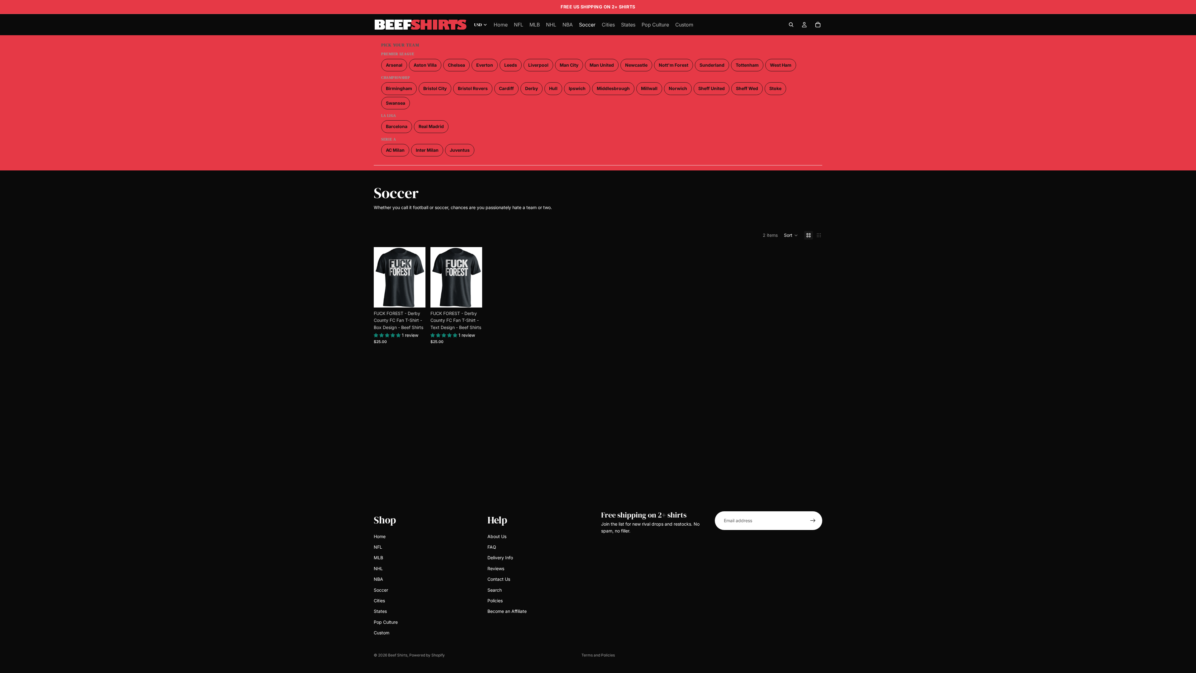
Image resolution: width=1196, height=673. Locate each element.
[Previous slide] (380, 277)
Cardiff (506, 88)
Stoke (775, 88)
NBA (378, 579)
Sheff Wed (747, 88)
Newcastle (636, 65)
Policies (495, 600)
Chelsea (456, 65)
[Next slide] (418, 277)
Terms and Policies (598, 655)
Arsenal (394, 65)
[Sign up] (812, 520)
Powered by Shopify (427, 655)
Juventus (460, 150)
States (380, 611)
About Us (496, 536)
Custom (381, 632)
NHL (378, 568)
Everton (484, 65)
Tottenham (747, 65)
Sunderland (712, 65)
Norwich (678, 88)
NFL (378, 547)
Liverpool (538, 65)
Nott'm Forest (673, 65)
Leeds (510, 65)
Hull (553, 88)
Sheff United (711, 88)
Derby (531, 88)
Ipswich (577, 88)
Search (494, 590)
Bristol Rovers (473, 88)
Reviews (495, 568)
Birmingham (399, 88)
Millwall (649, 88)
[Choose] (415, 297)
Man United (602, 65)
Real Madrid (431, 126)
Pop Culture (386, 622)
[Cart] (818, 24)
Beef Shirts (397, 655)
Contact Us (498, 579)
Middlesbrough (613, 88)
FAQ (491, 547)
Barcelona (396, 126)
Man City (569, 65)
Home (380, 536)
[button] (791, 235)
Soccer (381, 590)
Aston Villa (425, 65)
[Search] (791, 24)
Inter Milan (427, 150)
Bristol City (435, 88)
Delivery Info (500, 558)
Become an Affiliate (507, 611)
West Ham (780, 65)
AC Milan (395, 150)
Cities (379, 600)
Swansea (395, 103)
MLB (378, 558)
